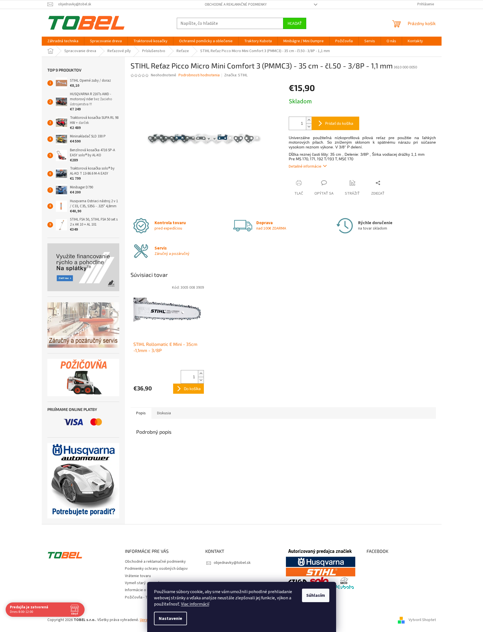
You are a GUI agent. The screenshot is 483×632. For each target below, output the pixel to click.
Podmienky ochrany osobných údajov (156, 568)
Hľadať (295, 23)
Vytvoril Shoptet (422, 620)
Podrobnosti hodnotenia (199, 75)
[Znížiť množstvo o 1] (309, 126)
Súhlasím (315, 595)
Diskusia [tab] (164, 413)
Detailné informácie (305, 166)
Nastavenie (170, 618)
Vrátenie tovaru (138, 576)
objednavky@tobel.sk (232, 563)
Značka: (236, 75)
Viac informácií (195, 604)
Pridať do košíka (339, 123)
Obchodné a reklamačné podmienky (236, 4)
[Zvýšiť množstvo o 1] (309, 120)
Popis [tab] (141, 413)
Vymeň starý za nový (142, 583)
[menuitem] (63, 41)
